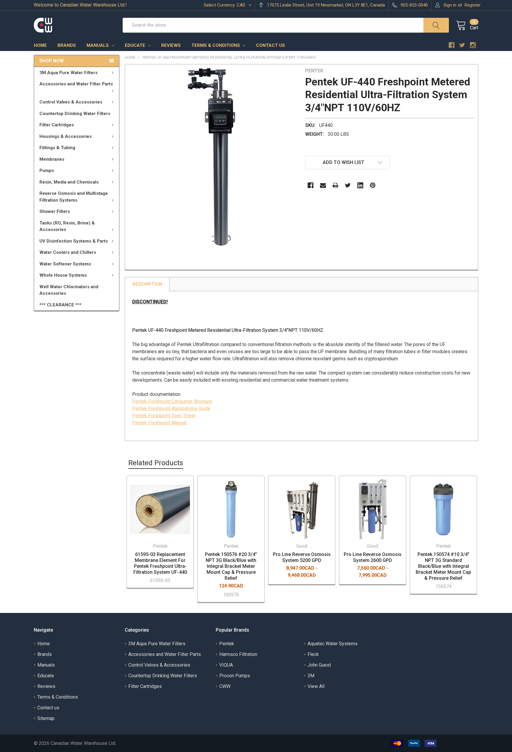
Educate (135, 45)
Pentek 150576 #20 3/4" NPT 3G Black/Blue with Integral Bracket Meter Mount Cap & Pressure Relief (231, 566)
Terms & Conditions (216, 45)
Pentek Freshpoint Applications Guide (171, 408)
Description (147, 284)
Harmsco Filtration (238, 654)
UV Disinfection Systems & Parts (73, 241)
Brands (66, 45)
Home (40, 45)
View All (316, 686)
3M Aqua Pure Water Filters (68, 72)
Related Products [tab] (155, 463)
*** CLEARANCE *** (60, 305)
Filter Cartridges (56, 125)
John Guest (319, 665)
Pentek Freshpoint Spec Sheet (164, 415)
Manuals (98, 45)
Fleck (313, 654)
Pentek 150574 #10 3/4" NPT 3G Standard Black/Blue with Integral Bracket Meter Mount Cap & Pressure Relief (443, 566)
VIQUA (226, 665)
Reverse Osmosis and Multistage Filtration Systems (73, 197)
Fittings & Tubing (57, 147)
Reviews (171, 45)
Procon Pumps (234, 675)
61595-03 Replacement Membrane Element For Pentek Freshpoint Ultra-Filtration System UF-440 (160, 563)
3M (311, 675)
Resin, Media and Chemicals (69, 182)
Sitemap (46, 718)
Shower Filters (54, 211)
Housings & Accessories (65, 136)
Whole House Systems (63, 275)
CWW (225, 686)
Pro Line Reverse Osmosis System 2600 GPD (372, 557)
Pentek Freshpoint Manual (159, 423)
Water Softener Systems (65, 264)
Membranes (51, 159)
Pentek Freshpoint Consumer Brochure (172, 401)
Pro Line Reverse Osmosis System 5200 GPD (302, 557)
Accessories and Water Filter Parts (76, 84)
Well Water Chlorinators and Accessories (68, 290)
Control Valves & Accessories (70, 102)
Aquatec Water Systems (333, 643)
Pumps (46, 170)
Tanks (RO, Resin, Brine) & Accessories (67, 226)
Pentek (226, 643)
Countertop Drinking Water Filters (74, 113)
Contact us (270, 45)
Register (473, 5)
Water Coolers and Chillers (67, 252)
